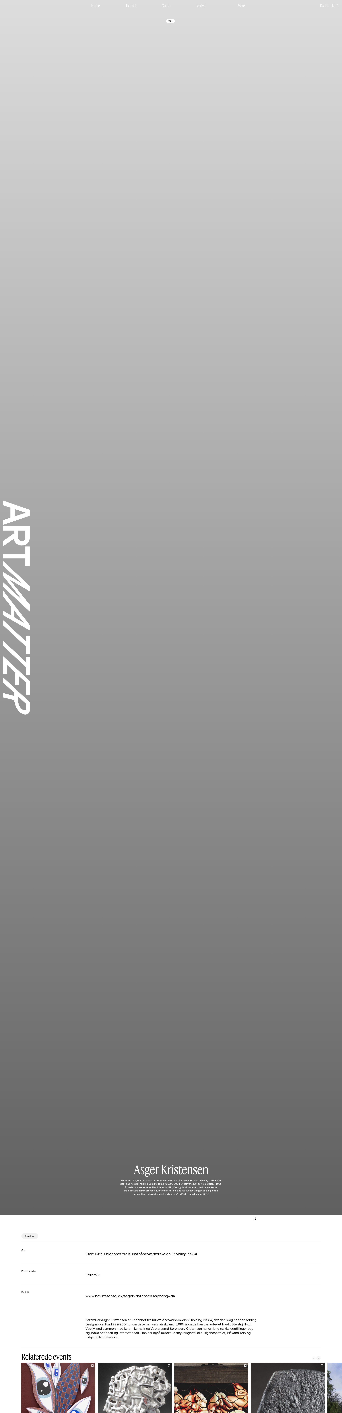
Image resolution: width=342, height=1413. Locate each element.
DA (322, 5)
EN (327, 5)
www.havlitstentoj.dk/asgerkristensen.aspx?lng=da (130, 1296)
